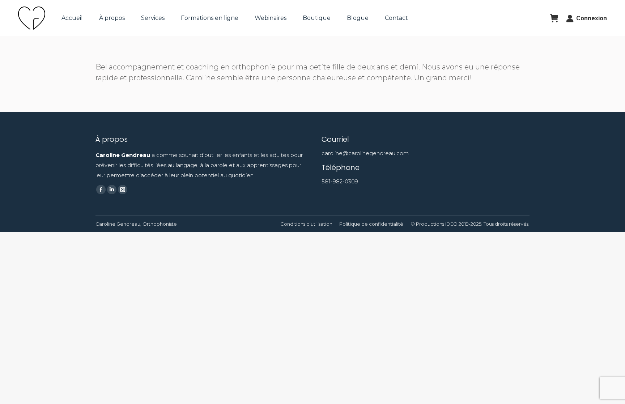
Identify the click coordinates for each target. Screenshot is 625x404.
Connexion (591, 18)
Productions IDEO (437, 224)
